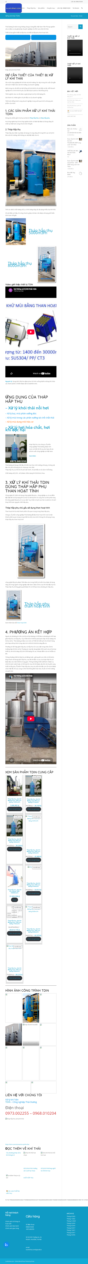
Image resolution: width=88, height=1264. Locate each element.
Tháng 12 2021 (71, 1221)
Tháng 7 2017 (71, 1230)
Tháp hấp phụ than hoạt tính (37, 605)
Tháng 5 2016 (71, 1235)
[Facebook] (6, 1)
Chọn (14, 900)
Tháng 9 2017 (71, 1228)
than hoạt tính (22, 623)
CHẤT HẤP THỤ (28, 1178)
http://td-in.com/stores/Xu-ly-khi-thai (17, 1144)
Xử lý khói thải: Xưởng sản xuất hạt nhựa (74, 101)
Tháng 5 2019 (71, 1223)
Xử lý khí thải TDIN (12, 16)
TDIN (7, 1102)
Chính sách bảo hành (12, 1226)
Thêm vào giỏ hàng (14, 809)
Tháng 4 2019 (71, 1226)
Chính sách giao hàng (12, 1228)
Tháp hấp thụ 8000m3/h (20, 264)
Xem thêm (32, 456)
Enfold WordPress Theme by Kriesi (24, 1261)
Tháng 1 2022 (71, 1219)
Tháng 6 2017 (71, 1233)
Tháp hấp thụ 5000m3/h (41, 231)
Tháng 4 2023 (71, 1216)
